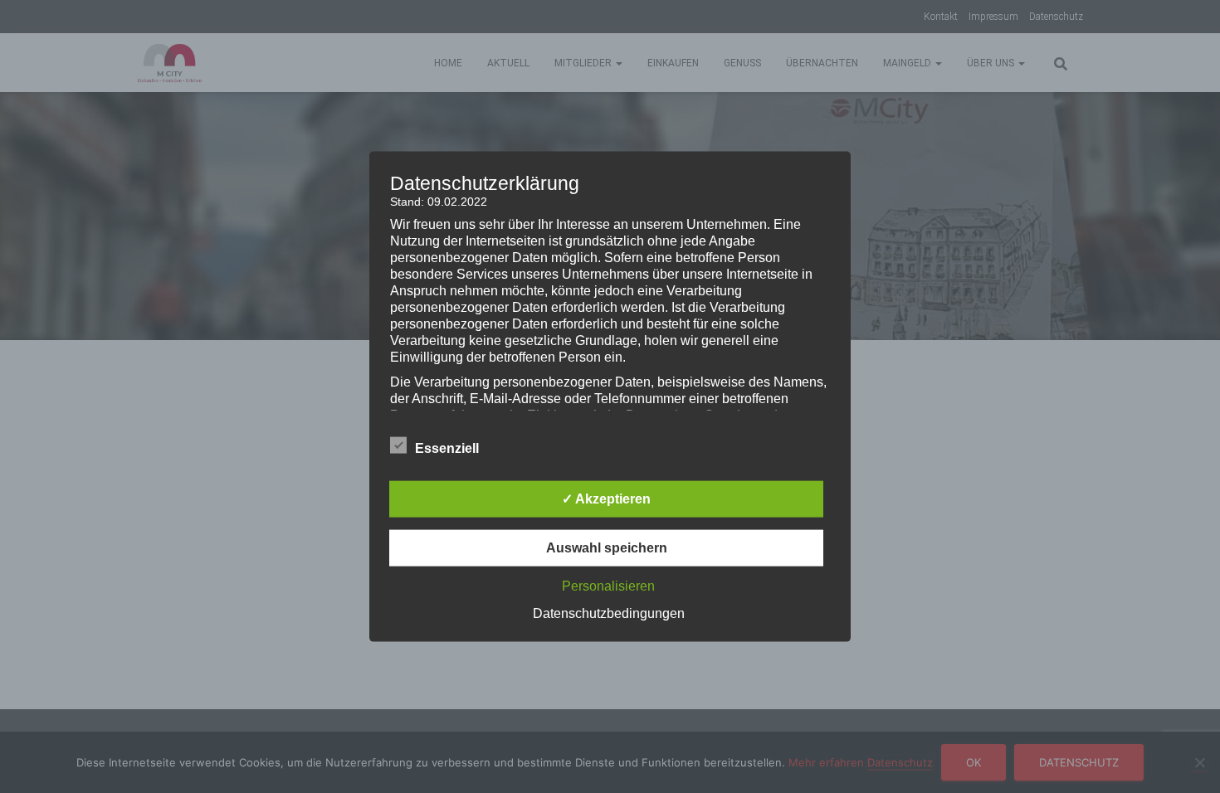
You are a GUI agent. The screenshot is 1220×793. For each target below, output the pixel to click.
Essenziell (447, 447)
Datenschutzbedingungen (609, 613)
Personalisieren (608, 585)
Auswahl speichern (606, 547)
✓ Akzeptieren (606, 498)
